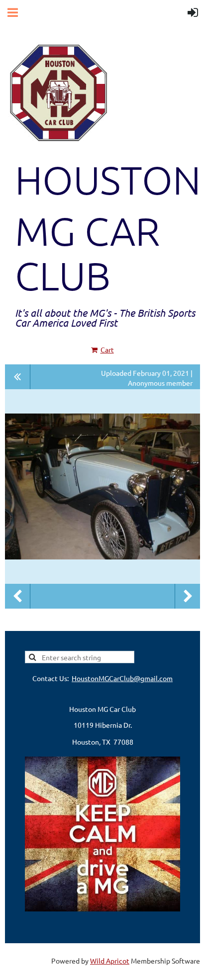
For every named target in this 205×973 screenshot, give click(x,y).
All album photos (17, 376)
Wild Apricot (109, 960)
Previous (17, 596)
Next (187, 596)
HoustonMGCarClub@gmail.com (122, 678)
